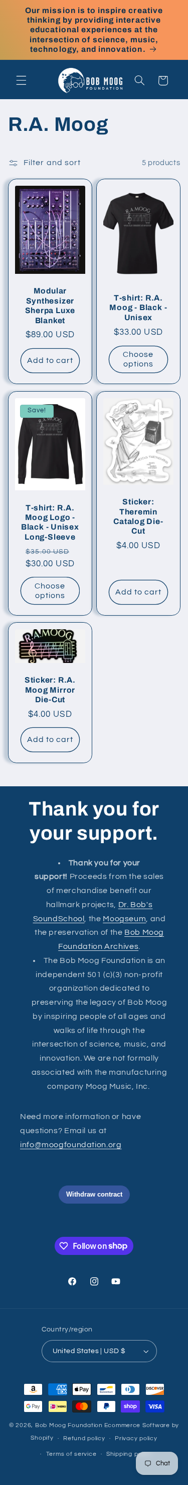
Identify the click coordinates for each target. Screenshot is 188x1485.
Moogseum (124, 919)
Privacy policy (136, 1438)
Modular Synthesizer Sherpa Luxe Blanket (50, 305)
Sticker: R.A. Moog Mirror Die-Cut (50, 690)
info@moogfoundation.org (71, 1145)
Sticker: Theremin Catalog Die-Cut (138, 516)
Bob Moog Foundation (69, 1425)
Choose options (138, 359)
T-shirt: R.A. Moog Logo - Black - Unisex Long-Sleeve (50, 522)
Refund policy (84, 1438)
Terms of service (71, 1454)
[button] (21, 80)
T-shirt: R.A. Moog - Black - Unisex (138, 307)
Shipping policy (129, 1454)
